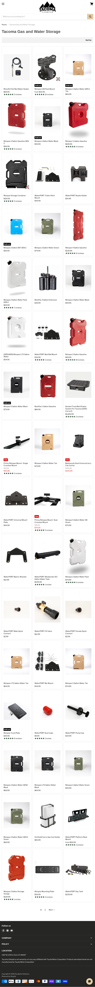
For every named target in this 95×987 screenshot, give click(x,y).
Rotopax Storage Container (15, 196)
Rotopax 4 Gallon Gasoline (76, 248)
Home (4, 25)
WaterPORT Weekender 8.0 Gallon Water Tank (46, 578)
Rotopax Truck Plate (12, 733)
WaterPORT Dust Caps (44, 733)
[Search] (90, 16)
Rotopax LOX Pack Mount (45, 89)
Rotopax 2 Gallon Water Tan (76, 683)
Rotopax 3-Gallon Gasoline (76, 141)
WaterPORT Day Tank (74, 891)
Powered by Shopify (9, 976)
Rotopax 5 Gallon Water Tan (46, 463)
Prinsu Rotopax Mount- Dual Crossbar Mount (46, 521)
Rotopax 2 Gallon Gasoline (76, 354)
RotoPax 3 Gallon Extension (46, 300)
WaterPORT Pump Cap (74, 733)
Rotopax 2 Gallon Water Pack (77, 577)
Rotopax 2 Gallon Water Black (77, 300)
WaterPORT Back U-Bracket (15, 577)
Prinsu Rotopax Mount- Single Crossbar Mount (16, 464)
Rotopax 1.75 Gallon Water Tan (16, 683)
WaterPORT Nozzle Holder (76, 196)
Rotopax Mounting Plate (44, 891)
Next (51, 910)
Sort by (88, 40)
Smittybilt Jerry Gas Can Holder (47, 837)
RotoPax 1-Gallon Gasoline (45, 406)
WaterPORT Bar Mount (44, 683)
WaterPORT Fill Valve (43, 631)
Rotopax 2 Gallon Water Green (47, 248)
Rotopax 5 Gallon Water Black (16, 406)
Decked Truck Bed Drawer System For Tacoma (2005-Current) (76, 408)
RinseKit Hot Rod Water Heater (16, 89)
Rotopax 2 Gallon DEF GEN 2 (15, 248)
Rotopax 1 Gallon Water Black (46, 141)
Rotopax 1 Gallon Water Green (77, 785)
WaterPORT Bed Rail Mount (46, 354)
